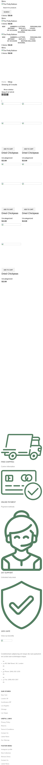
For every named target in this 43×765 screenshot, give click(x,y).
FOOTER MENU (6, 746)
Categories (7, 62)
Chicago (3, 709)
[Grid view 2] (3, 95)
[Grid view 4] (7, 95)
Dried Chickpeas (10, 152)
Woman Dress (5, 756)
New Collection (6, 753)
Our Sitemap (5, 740)
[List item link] (21, 672)
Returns (3, 726)
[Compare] (4, 144)
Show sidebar (8, 89)
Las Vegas (4, 713)
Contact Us (4, 733)
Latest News (5, 736)
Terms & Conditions (7, 729)
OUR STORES (6, 691)
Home (4, 82)
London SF (4, 698)
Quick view (9, 144)
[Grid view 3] (5, 95)
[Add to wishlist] (15, 144)
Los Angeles (5, 706)
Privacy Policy (5, 722)
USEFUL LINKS (6, 718)
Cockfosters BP (6, 702)
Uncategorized (7, 158)
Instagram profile (6, 749)
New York (4, 695)
